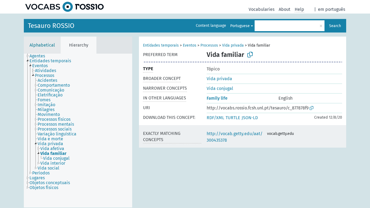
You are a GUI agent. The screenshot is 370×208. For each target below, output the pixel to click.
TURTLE (233, 117)
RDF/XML (215, 117)
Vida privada (233, 45)
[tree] (78, 130)
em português (331, 9)
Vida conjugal (220, 88)
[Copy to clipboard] (250, 55)
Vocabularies (261, 9)
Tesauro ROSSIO (51, 26)
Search (335, 26)
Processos (209, 45)
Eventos (189, 45)
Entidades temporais (161, 45)
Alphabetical (42, 45)
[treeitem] (39, 56)
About (284, 9)
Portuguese (240, 26)
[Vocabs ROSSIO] (64, 7)
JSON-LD (250, 117)
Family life (217, 98)
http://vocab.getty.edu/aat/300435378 (234, 137)
